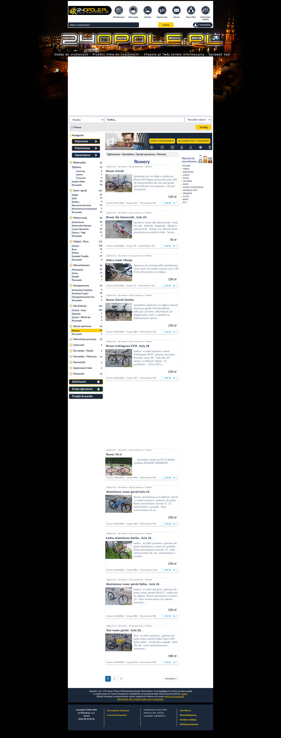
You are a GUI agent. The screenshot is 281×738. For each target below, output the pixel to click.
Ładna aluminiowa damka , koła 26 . (129, 538)
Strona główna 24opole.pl (118, 711)
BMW (185, 199)
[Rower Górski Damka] (118, 316)
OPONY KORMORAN (193, 187)
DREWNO (187, 193)
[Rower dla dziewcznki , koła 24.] (118, 232)
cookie (184, 694)
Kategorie (78, 135)
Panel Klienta (185, 711)
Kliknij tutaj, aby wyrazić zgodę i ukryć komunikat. (140, 699)
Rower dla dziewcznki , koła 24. (126, 217)
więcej (167, 203)
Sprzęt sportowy (145, 154)
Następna (170, 678)
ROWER (186, 166)
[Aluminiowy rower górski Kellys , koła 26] (118, 600)
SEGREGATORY (190, 190)
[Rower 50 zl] (118, 466)
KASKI (185, 184)
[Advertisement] (140, 85)
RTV (185, 203)
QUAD (186, 178)
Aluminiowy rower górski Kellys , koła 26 (132, 584)
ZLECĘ (186, 196)
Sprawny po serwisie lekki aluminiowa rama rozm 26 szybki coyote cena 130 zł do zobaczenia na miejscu (156, 268)
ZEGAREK (187, 181)
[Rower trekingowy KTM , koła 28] (118, 362)
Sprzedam (128, 154)
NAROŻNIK (188, 172)
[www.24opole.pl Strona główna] (90, 13)
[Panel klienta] (203, 24)
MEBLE (186, 169)
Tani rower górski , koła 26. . (124, 630)
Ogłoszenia (113, 154)
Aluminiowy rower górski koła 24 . (128, 491)
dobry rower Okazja (119, 260)
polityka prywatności (174, 696)
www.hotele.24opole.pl (117, 715)
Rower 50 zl (114, 454)
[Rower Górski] (118, 187)
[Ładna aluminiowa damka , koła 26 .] (118, 554)
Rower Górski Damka (120, 299)
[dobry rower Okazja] (118, 273)
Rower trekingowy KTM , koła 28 (127, 346)
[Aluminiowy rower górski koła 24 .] (118, 508)
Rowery (161, 154)
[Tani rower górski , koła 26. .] (118, 646)
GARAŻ (186, 175)
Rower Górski (115, 171)
